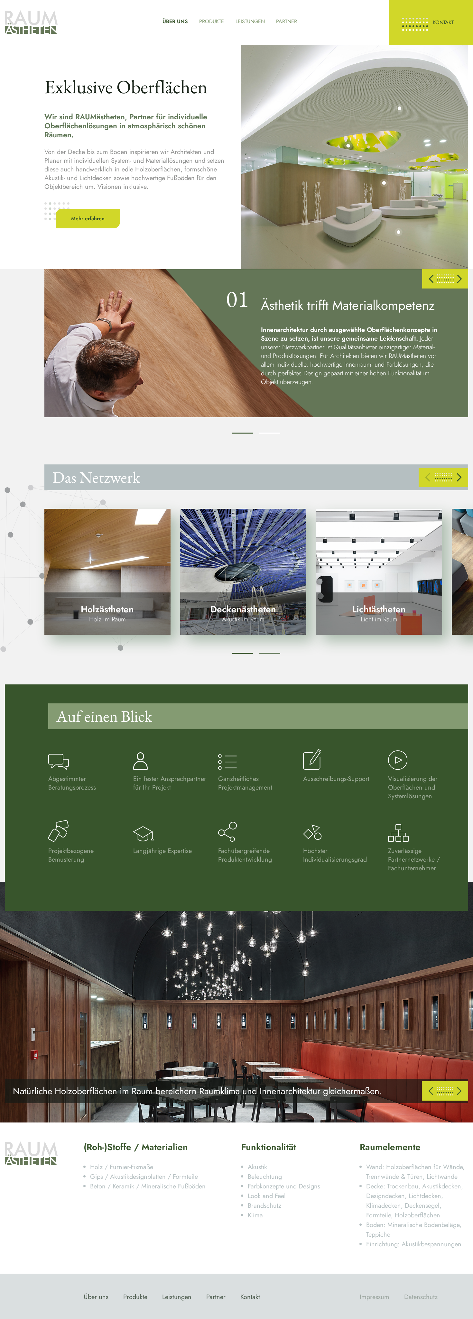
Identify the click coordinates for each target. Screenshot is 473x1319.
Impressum (374, 1297)
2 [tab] (269, 433)
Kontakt (443, 22)
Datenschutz (421, 1297)
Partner (286, 21)
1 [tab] (242, 433)
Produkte (211, 21)
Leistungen (250, 21)
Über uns (175, 21)
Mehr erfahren (88, 218)
